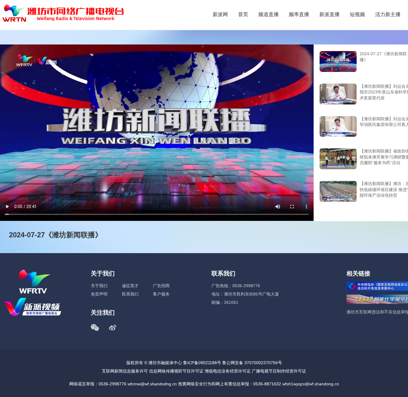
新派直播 (329, 14)
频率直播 (299, 14)
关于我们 (99, 285)
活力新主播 (388, 14)
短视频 (357, 14)
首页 (243, 14)
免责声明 (99, 294)
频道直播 (268, 14)
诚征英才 (130, 285)
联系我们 (130, 294)
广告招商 (161, 285)
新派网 (220, 14)
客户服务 (161, 294)
